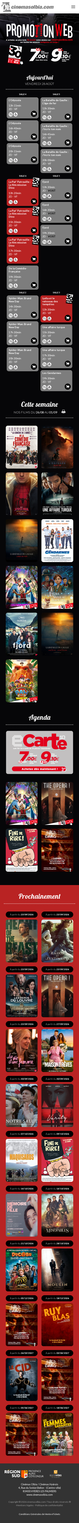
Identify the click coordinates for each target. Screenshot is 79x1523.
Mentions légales (25, 1505)
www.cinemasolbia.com (39, 1494)
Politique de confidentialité (49, 1505)
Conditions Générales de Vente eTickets (39, 1514)
